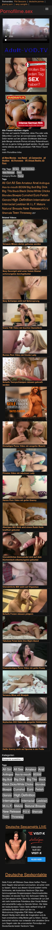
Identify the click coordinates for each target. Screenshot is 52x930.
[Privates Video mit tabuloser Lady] (26, 460)
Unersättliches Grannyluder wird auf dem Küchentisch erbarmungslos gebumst (22, 558)
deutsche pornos (36, 1)
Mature (41, 204)
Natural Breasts (12, 208)
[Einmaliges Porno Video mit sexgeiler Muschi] (26, 433)
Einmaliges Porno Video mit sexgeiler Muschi (24, 446)
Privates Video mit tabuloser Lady (19, 473)
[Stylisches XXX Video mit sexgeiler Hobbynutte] (26, 709)
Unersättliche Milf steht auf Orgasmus (21, 586)
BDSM (22, 187)
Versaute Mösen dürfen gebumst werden (22, 244)
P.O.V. (45, 208)
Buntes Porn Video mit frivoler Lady (19, 355)
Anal (36, 183)
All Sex (16, 169)
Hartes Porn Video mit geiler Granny (19, 500)
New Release (8, 172)
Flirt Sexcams (20, 1)
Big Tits (7, 191)
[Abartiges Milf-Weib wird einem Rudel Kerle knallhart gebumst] (26, 514)
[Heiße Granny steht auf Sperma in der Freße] (26, 736)
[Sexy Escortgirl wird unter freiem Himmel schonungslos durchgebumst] (26, 258)
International (41, 199)
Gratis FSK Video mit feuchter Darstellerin (22, 327)
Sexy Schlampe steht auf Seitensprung (21, 300)
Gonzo (6, 199)
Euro (36, 195)
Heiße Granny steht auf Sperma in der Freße (23, 749)
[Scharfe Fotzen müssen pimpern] (26, 600)
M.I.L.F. (31, 204)
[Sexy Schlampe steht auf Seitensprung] (26, 287)
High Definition (27, 169)
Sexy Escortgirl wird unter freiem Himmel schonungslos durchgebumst (22, 272)
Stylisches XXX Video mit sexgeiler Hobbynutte (25, 722)
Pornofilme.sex (16, 10)
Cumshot (27, 195)
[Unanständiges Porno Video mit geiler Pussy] (26, 655)
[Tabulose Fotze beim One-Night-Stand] (26, 628)
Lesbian (21, 204)
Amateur (26, 183)
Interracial (8, 204)
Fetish (44, 195)
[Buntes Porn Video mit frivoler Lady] (26, 342)
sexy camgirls (21, 4)
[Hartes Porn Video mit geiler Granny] (26, 487)
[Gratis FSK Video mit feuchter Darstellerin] (26, 315)
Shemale (7, 212)
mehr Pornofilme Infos (11, 152)
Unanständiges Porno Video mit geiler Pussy (24, 668)
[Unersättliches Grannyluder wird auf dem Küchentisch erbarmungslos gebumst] (26, 544)
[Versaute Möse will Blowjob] (26, 682)
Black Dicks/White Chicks (34, 191)
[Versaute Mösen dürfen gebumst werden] (26, 231)
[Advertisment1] (26, 75)
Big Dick (42, 187)
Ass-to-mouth (10, 187)
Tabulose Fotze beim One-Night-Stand (21, 640)
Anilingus (44, 183)
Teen (19, 172)
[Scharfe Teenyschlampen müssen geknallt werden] (26, 369)
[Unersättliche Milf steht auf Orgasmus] (26, 573)
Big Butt (31, 187)
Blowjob (16, 195)
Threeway (26, 213)
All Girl (6, 183)
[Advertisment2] (26, 112)
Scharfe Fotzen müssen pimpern (18, 613)
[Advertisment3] (26, 404)
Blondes (7, 195)
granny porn (7, 4)
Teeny (20, 176)
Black (15, 191)
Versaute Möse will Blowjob (16, 695)
